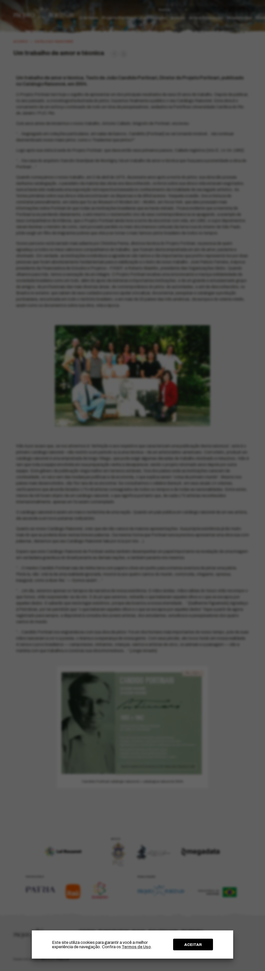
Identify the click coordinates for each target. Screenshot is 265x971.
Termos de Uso (136, 947)
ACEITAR (193, 945)
